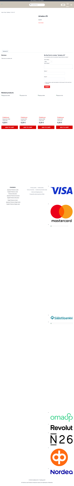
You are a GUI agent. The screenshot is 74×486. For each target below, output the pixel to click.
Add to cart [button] (9, 127)
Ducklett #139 (24, 119)
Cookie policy (41, 187)
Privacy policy (33, 187)
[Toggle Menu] (71, 4)
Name (45, 71)
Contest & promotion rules (41, 189)
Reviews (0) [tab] (5, 51)
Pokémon (6, 117)
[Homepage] (7, 5)
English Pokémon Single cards (13, 204)
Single (6, 120)
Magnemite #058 (6, 119)
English (4, 120)
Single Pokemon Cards (13, 200)
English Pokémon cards (13, 191)
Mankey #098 (42, 119)
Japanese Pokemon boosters (13, 195)
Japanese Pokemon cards (12, 189)
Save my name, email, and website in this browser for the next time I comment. (58, 83)
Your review (47, 63)
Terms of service (30, 189)
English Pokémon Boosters (13, 197)
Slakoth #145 (60, 119)
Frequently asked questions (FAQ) (37, 194)
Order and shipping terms (37, 192)
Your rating (46, 59)
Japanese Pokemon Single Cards (13, 202)
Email (45, 76)
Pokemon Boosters (12, 193)
